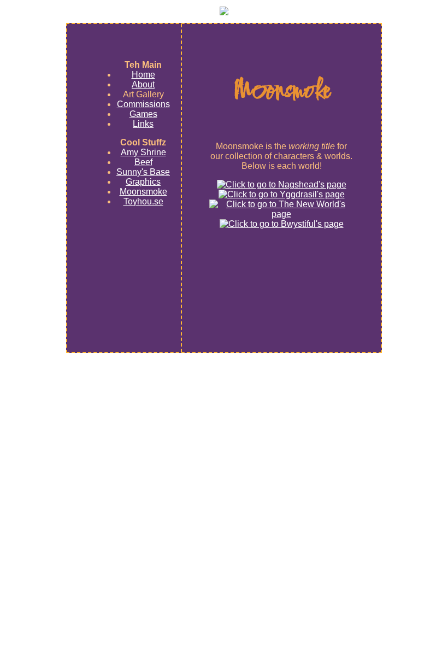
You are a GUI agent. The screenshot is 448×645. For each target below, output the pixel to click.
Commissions (143, 104)
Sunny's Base (143, 172)
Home (143, 74)
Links (143, 123)
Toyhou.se (143, 201)
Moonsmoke (143, 191)
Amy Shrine (143, 152)
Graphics (143, 181)
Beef (143, 162)
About (143, 84)
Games (143, 114)
